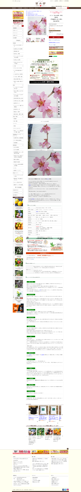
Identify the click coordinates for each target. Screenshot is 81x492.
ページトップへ (67, 449)
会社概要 (14, 489)
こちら (37, 461)
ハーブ (15, 123)
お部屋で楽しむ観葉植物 (18, 137)
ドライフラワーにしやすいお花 (18, 176)
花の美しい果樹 (17, 53)
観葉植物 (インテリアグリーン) (17, 135)
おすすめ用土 (16, 147)
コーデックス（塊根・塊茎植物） (18, 106)
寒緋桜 (37, 211)
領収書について (54, 481)
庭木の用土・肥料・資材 (18, 114)
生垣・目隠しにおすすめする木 (18, 91)
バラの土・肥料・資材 (18, 76)
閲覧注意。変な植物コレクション (18, 179)
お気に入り (15, 35)
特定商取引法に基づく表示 (19, 489)
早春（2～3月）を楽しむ (38, 15)
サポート (52, 475)
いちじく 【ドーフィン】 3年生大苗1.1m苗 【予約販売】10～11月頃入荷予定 (19, 268)
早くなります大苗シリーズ (18, 46)
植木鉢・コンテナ (17, 170)
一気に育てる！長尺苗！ (18, 74)
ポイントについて (55, 484)
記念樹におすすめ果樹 (18, 48)
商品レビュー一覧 (36, 481)
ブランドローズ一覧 (18, 68)
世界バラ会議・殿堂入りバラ (18, 82)
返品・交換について (55, 483)
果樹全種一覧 (16, 51)
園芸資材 (15, 145)
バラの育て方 (15, 192)
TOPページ (15, 30)
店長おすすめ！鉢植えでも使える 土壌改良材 (18, 156)
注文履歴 (15, 37)
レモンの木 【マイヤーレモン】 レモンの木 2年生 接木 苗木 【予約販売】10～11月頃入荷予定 (19, 208)
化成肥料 (29, 354)
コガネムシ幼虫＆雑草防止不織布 (18, 165)
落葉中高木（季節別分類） (31, 15)
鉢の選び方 (15, 195)
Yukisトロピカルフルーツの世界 (18, 63)
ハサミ (15, 168)
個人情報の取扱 (26, 489)
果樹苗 (14, 43)
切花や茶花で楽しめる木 (18, 98)
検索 (68, 8)
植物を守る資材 (17, 161)
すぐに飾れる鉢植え (18, 140)
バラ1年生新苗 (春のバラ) (18, 71)
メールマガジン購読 (36, 480)
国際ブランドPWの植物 (18, 184)
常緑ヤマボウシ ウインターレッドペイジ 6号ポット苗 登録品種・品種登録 (19, 256)
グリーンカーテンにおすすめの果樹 (18, 57)
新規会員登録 (35, 477)
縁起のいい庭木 (17, 111)
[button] (27, 415)
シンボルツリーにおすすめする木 (18, 88)
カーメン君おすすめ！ (18, 182)
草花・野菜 (15, 116)
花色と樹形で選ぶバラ (18, 79)
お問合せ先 (14, 475)
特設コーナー (15, 172)
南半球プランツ (17, 103)
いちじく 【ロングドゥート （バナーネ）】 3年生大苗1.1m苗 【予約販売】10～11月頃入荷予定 (19, 244)
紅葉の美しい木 (17, 109)
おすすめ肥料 (16, 149)
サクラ (43, 15)
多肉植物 (15, 142)
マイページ (15, 32)
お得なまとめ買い (17, 59)
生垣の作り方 (15, 190)
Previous (27, 436)
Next (62, 436)
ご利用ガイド (54, 477)
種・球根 (15, 121)
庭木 (14, 85)
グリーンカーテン (17, 128)
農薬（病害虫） (17, 159)
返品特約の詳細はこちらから (54, 42)
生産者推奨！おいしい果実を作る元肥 (18, 153)
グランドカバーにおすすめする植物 (18, 95)
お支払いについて (55, 480)
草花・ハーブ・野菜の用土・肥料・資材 (18, 131)
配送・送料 (33, 456)
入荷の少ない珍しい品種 (18, 100)
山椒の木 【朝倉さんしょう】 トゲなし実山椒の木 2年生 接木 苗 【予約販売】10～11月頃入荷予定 (19, 277)
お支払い (14, 456)
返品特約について (31, 489)
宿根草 (15, 118)
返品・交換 (52, 456)
